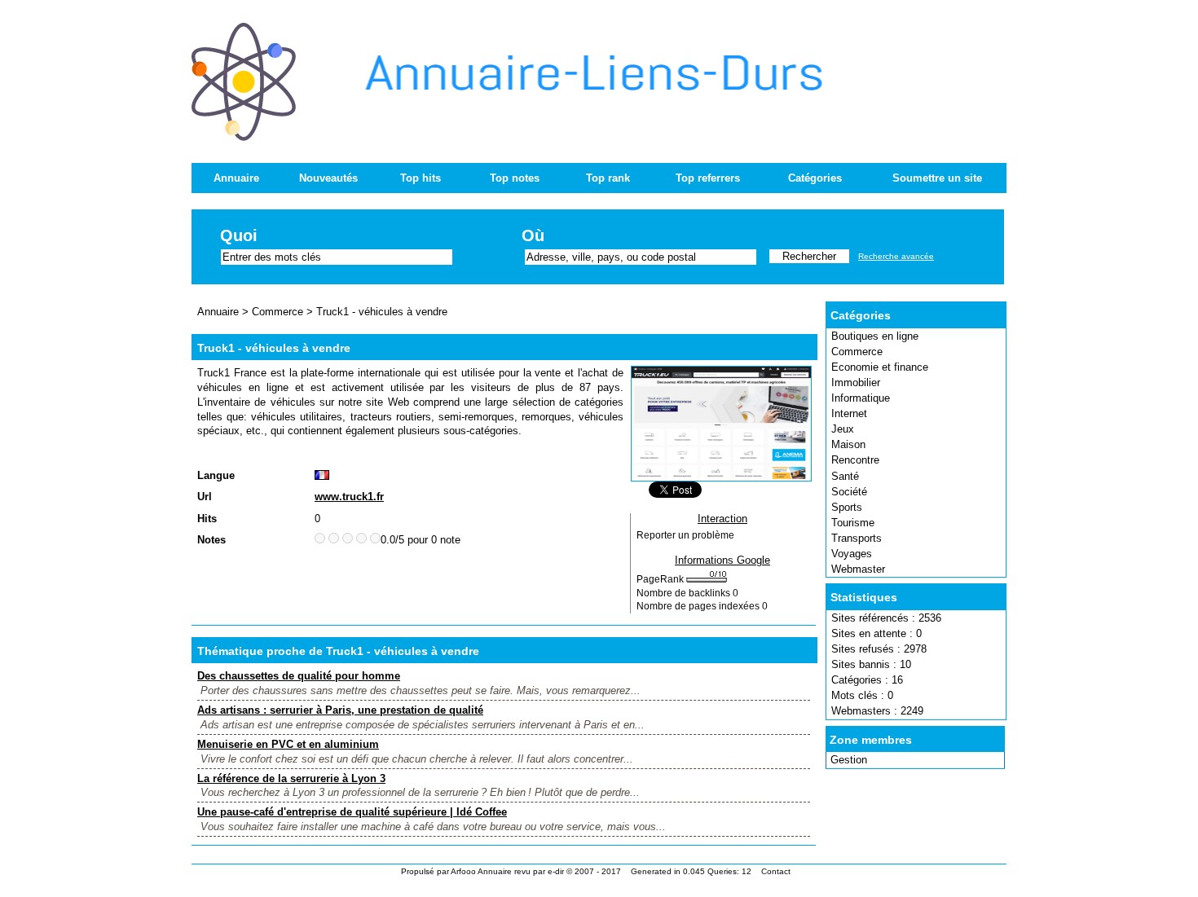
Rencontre (855, 460)
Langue (216, 475)
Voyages (851, 553)
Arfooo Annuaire (481, 871)
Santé (845, 476)
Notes (211, 540)
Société (849, 492)
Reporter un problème (685, 535)
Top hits (420, 178)
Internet (849, 413)
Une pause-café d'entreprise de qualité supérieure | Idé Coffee (352, 812)
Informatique (860, 398)
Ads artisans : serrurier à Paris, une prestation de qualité (340, 710)
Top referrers (708, 178)
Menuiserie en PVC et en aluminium (288, 744)
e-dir (556, 871)
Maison (848, 444)
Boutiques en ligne (874, 336)
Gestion (848, 760)
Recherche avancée (896, 256)
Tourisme (852, 523)
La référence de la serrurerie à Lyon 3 (291, 778)
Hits (207, 518)
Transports (856, 538)
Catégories (815, 178)
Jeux (842, 429)
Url (204, 496)
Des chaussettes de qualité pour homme (298, 676)
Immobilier (855, 382)
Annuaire (236, 178)
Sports (846, 507)
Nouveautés (328, 178)
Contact (776, 871)
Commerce (857, 351)
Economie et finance (879, 367)
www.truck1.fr (349, 496)
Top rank (608, 178)
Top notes (515, 178)
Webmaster (858, 569)
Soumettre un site (937, 178)
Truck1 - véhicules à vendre (381, 312)
